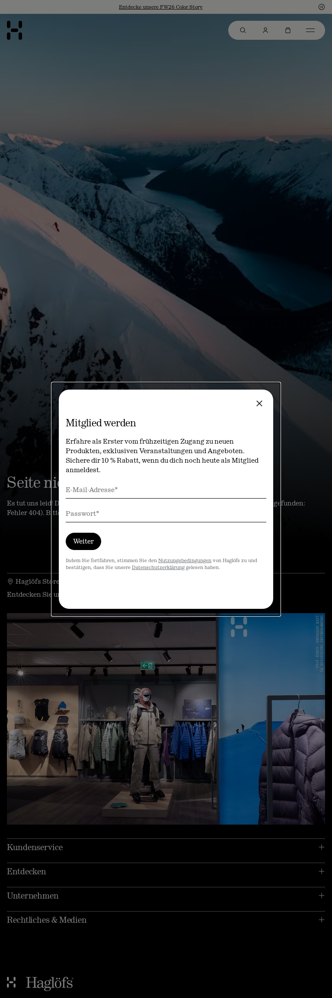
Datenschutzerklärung (158, 567)
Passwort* (82, 513)
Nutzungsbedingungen (184, 560)
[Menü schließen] (259, 403)
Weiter (83, 541)
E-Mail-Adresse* (92, 490)
